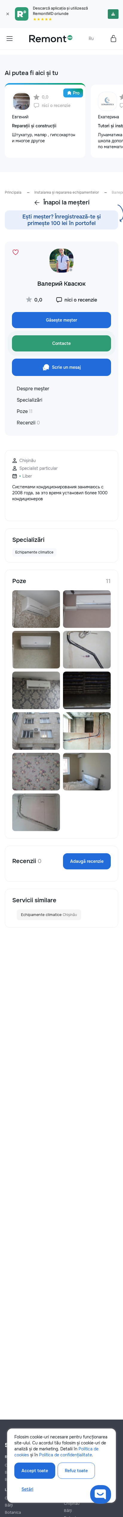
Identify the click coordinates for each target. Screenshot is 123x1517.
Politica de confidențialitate (65, 1455)
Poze (25, 411)
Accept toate (34, 1470)
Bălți (9, 1505)
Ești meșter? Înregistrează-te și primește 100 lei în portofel (61, 220)
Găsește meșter (61, 320)
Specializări (29, 400)
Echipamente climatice (49, 914)
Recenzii (28, 423)
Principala (13, 192)
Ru (91, 38)
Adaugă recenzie (87, 861)
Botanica (13, 1512)
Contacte (61, 343)
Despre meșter (33, 389)
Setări (27, 1489)
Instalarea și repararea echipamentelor (66, 192)
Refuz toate (76, 1470)
